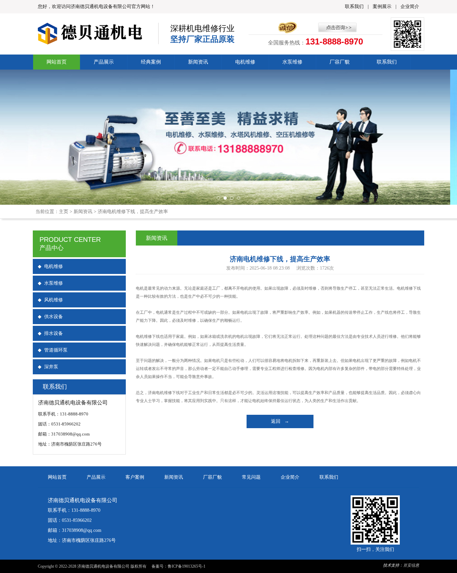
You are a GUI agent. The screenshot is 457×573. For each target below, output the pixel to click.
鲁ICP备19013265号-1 (186, 566)
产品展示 (104, 62)
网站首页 (57, 62)
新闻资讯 (198, 62)
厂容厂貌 (340, 62)
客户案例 (134, 477)
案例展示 (382, 6)
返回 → (280, 421)
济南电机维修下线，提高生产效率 (133, 211)
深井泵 (48, 366)
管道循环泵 (53, 350)
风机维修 (50, 299)
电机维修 (245, 62)
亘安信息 (411, 565)
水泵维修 (292, 62)
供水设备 (50, 316)
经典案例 (151, 62)
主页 (63, 211)
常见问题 (251, 477)
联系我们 (354, 6)
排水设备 (50, 333)
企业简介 (409, 6)
